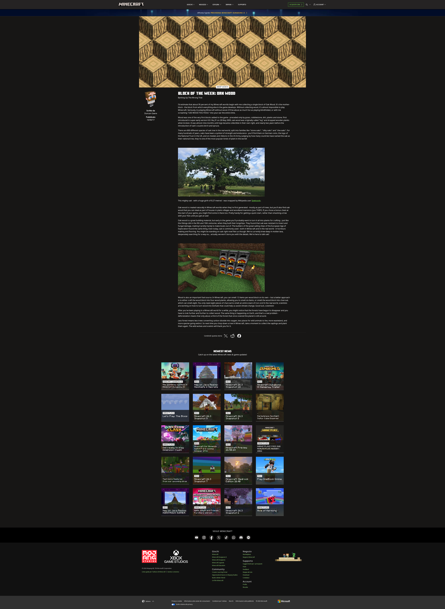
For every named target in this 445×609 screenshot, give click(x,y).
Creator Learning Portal (219, 572)
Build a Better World (218, 578)
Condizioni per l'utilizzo (219, 601)
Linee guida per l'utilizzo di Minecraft (153, 572)
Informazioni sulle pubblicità (245, 601)
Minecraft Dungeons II (219, 557)
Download (246, 575)
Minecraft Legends (218, 563)
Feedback (246, 569)
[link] (196, 537)
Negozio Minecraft (249, 557)
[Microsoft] (284, 601)
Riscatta (245, 587)
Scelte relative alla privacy (184, 604)
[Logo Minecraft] (131, 4)
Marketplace (247, 554)
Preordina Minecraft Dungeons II (228, 13)
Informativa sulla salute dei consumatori (197, 601)
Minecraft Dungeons (218, 560)
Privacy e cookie (177, 601)
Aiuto (244, 567)
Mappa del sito (247, 572)
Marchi (231, 601)
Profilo (245, 584)
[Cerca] (309, 4)
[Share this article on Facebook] (239, 336)
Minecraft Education (218, 565)
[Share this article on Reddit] (232, 336)
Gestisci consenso (173, 572)
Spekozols (256, 200)
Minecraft (215, 554)
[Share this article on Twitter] (226, 336)
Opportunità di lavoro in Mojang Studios (225, 575)
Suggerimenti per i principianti (252, 564)
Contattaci (246, 578)
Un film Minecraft (217, 580)
